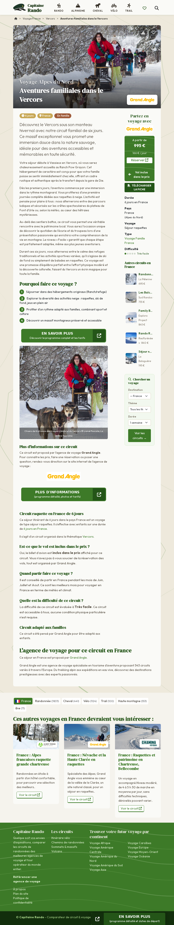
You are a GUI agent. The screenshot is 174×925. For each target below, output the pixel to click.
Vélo (90, 701)
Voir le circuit (28, 795)
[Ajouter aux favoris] (153, 32)
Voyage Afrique (100, 843)
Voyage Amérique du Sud (106, 865)
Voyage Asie (98, 870)
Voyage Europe (138, 847)
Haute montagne (132, 701)
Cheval (71, 701)
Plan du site (20, 894)
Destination (135, 389)
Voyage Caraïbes (139, 843)
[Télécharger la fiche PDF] (143, 32)
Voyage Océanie (139, 856)
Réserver (138, 160)
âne (20, 708)
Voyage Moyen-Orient (143, 852)
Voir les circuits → (140, 435)
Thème (132, 403)
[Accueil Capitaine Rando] (16, 18)
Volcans (56, 851)
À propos (19, 889)
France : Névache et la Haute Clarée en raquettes (86, 759)
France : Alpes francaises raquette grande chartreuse (34, 759)
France (46, 115)
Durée (132, 416)
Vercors (88, 536)
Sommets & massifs (64, 847)
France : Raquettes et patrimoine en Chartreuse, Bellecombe (136, 761)
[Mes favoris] (144, 8)
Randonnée (47, 701)
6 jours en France (35, 529)
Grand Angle (78, 657)
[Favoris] (53, 729)
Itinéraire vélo (60, 838)
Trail (107, 701)
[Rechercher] (157, 8)
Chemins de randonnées (67, 842)
